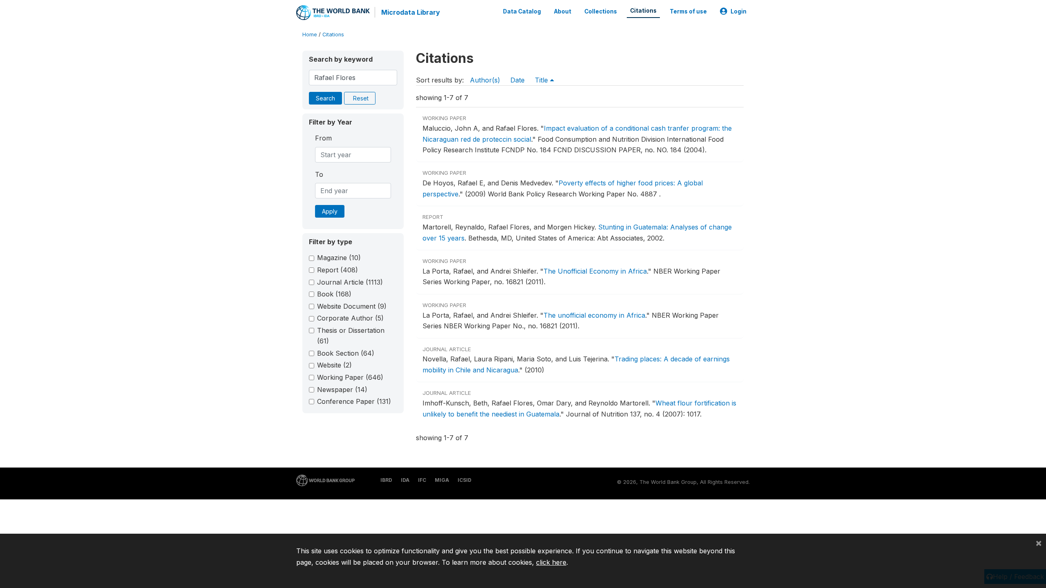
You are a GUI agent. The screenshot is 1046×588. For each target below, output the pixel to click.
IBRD (386, 480)
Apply (329, 211)
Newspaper (342, 389)
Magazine (339, 258)
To (319, 174)
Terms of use (688, 11)
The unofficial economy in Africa (594, 315)
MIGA (442, 480)
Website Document (352, 306)
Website (334, 365)
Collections (600, 11)
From (323, 138)
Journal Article (350, 282)
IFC (422, 480)
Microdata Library (410, 12)
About (562, 11)
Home (309, 34)
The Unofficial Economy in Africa (595, 271)
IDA (405, 480)
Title (542, 80)
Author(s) (485, 80)
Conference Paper (354, 401)
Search (325, 98)
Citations (643, 10)
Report (337, 270)
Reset (361, 98)
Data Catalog (522, 11)
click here (551, 562)
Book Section (345, 353)
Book (334, 294)
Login (739, 11)
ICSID (465, 480)
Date (517, 80)
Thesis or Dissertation (350, 335)
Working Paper (350, 377)
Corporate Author (350, 318)
